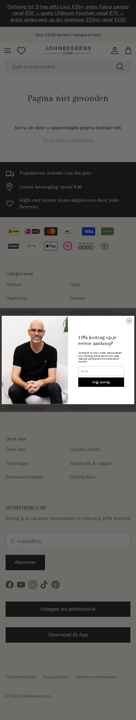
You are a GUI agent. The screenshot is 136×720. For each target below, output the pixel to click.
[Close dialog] (129, 321)
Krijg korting (101, 382)
